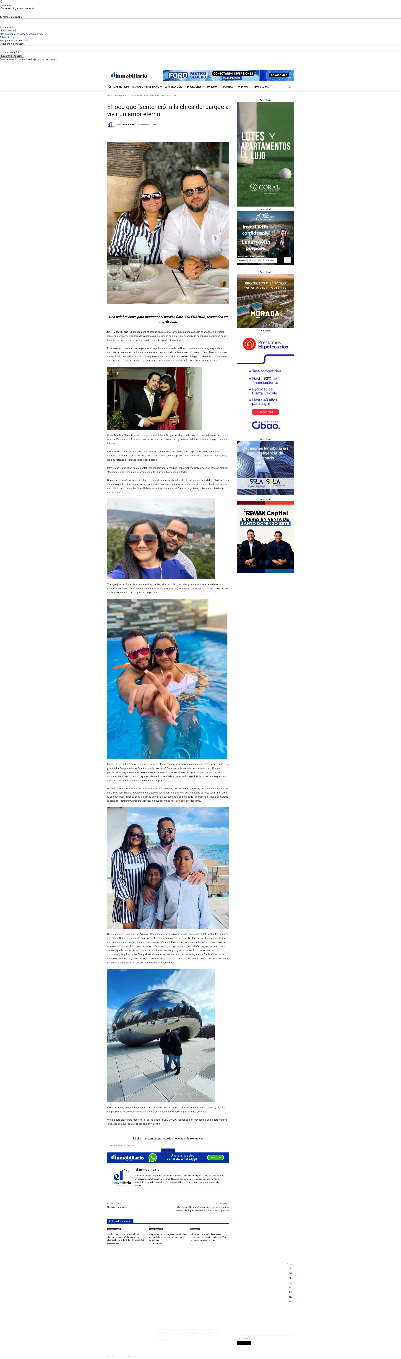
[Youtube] (292, 63)
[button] (290, 87)
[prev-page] (190, 1244)
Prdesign (140, 1356)
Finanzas (195, 1229)
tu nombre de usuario (11, 16)
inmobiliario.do (120, 1356)
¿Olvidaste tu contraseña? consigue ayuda (22, 34)
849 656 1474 (203, 1340)
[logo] (128, 76)
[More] (156, 134)
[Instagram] (279, 63)
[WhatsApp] (149, 134)
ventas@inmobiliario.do (182, 1340)
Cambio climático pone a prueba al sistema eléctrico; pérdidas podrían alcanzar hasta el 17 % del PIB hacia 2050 (125, 1237)
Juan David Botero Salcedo (202, 1241)
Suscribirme (168, 1150)
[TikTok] (130, 1331)
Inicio (109, 95)
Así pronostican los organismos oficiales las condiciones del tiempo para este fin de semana (167, 1237)
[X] (287, 63)
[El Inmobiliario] (111, 125)
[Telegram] (134, 134)
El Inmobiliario (127, 124)
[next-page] (192, 1244)
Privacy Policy (7, 37)
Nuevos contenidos (117, 1207)
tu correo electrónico (10, 52)
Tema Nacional (156, 1229)
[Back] (1, 1)
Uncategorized (120, 95)
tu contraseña (7, 27)
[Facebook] (274, 63)
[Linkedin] (283, 63)
